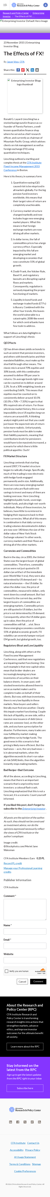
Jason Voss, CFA (15, 61)
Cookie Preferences (25, 1171)
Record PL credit (13, 863)
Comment (9, 895)
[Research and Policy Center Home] (25, 5)
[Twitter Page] (25, 1122)
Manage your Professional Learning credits (23, 870)
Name (7, 925)
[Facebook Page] (17, 1122)
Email (7, 939)
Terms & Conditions (19, 1164)
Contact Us (33, 1142)
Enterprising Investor (33, 808)
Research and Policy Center (16, 13)
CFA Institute (18, 1142)
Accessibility (16, 1149)
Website (8, 954)
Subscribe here (25, 1088)
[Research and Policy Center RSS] (39, 1122)
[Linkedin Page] (10, 1122)
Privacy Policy (32, 1149)
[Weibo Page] (32, 1122)
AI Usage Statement (25, 1157)
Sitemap (36, 1164)
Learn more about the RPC (25, 1046)
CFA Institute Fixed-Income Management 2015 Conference (23, 166)
